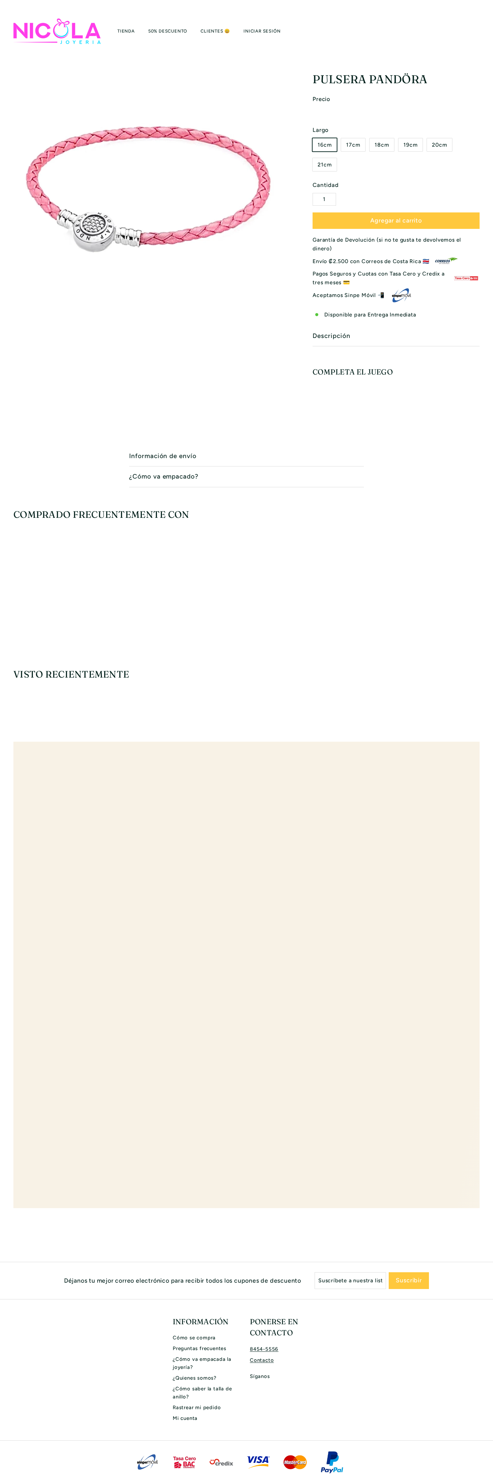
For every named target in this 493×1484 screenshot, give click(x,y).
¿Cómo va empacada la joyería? (202, 1363)
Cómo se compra (194, 1338)
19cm (410, 145)
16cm (325, 145)
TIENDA (126, 31)
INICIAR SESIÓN (261, 31)
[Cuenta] (472, 31)
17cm (353, 145)
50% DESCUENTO (167, 31)
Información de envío (163, 456)
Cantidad (325, 185)
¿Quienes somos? (195, 1378)
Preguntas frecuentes (199, 1348)
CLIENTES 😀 (215, 31)
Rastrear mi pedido (197, 1407)
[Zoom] (151, 190)
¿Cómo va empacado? (164, 476)
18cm (382, 145)
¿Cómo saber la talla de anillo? (202, 1393)
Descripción (331, 336)
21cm (325, 164)
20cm (439, 145)
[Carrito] (480, 31)
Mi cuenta (185, 1418)
